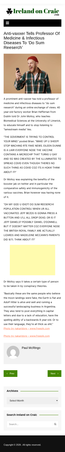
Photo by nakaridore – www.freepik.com (27, 328)
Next (53, 373)
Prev (12, 373)
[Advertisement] (32, 260)
